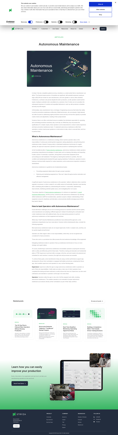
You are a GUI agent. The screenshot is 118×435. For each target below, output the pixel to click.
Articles (79, 422)
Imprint (63, 427)
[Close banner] (115, 2)
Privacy (64, 424)
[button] (35, 29)
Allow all (100, 4)
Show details (83, 22)
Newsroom (80, 424)
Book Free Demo (20, 383)
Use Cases (55, 29)
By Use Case (50, 422)
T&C (63, 422)
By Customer (50, 419)
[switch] (46, 22)
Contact (16, 426)
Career (81, 29)
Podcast (80, 419)
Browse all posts (97, 301)
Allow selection (100, 9)
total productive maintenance (54, 150)
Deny (100, 14)
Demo (103, 29)
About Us (73, 29)
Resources (64, 29)
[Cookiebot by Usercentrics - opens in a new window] (10, 22)
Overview (49, 417)
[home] (17, 29)
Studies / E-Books (82, 417)
